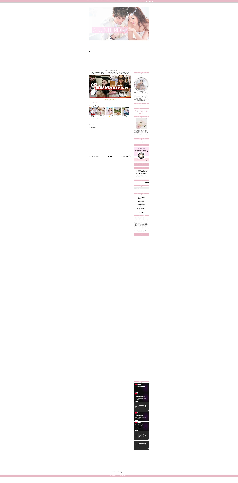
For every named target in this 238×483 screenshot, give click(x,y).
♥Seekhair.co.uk (141, 196)
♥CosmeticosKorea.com (141, 204)
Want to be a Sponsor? (141, 190)
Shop (102, 1)
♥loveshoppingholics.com (141, 208)
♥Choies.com (141, 211)
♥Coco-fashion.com (141, 212)
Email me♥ (141, 105)
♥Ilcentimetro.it (141, 209)
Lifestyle (98, 120)
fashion (94, 120)
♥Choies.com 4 (141, 200)
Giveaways (108, 1)
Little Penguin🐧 (101, 115)
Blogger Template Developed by (119, 475)
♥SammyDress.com (141, 197)
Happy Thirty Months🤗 (109, 116)
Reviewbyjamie (141, 142)
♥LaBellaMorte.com (141, 198)
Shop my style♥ (95, 1)
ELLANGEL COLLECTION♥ (141, 173)
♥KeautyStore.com (141, 201)
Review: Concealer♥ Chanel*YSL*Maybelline (141, 176)
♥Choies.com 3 (141, 205)
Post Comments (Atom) (100, 161)
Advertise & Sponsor (118, 1)
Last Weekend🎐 (117, 115)
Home (87, 1)
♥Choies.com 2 (141, 206)
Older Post (125, 156)
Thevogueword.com (141, 141)
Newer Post (95, 156)
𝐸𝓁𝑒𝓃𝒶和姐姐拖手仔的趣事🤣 (125, 116)
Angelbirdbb (117, 472)
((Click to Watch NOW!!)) (110, 99)
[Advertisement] (119, 46)
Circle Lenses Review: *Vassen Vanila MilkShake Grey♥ (141, 171)
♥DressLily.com (141, 202)
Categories (129, 1)
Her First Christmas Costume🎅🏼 (93, 116)
